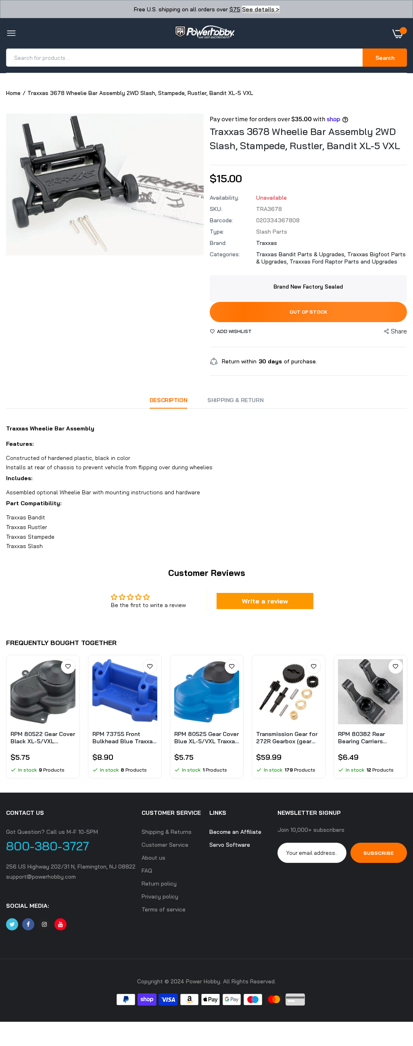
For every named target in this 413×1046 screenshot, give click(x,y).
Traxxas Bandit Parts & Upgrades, (301, 254)
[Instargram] (44, 924)
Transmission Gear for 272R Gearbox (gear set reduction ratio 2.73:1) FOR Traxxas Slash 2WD (286, 737)
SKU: (216, 209)
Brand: (218, 243)
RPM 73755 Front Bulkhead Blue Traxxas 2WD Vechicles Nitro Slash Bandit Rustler (124, 737)
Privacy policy (160, 896)
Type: (217, 231)
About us (153, 857)
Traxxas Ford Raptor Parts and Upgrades (343, 261)
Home (13, 93)
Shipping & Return (235, 400)
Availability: (224, 197)
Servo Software (229, 844)
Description (168, 400)
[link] (68, 666)
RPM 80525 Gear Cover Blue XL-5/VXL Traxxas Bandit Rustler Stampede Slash (206, 737)
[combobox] (185, 57)
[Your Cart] (399, 33)
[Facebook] (28, 924)
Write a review (265, 601)
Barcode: (221, 220)
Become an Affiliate (235, 831)
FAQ (147, 870)
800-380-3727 (47, 846)
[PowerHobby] (204, 33)
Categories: (225, 254)
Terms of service (164, 909)
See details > (261, 9)
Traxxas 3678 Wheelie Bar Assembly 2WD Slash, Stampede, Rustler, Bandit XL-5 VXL (305, 138)
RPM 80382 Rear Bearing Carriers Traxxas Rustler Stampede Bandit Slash (362, 737)
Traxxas (266, 243)
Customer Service (165, 844)
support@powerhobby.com (41, 876)
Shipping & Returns (167, 831)
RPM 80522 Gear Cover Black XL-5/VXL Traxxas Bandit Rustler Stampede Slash (42, 737)
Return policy (159, 883)
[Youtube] (60, 924)
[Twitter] (12, 924)
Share (399, 331)
